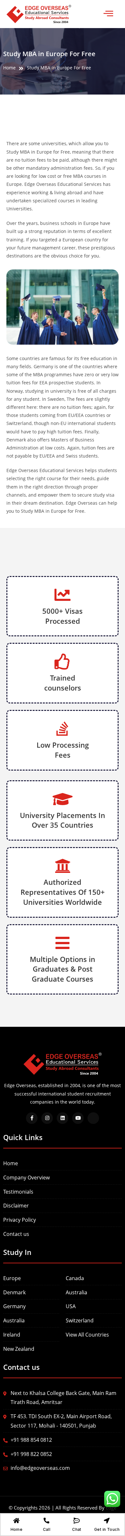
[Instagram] (47, 1118)
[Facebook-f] (32, 1118)
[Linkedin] (62, 1118)
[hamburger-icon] (108, 14)
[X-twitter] (93, 1118)
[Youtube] (78, 1118)
